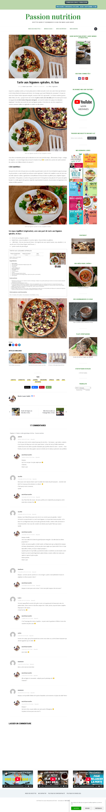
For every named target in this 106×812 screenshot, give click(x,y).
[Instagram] (34, 396)
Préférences (98, 808)
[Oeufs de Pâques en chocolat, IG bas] (16, 411)
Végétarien (55, 86)
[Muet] (28, 786)
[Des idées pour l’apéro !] (83, 267)
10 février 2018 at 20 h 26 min (28, 457)
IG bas (28, 379)
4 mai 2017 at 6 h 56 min (23, 635)
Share (35, 387)
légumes (35, 379)
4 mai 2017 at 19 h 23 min (27, 649)
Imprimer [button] (59, 267)
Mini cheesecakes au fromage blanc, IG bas (49, 411)
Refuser (87, 808)
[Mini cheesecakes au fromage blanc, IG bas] (60, 411)
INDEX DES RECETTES (34, 29)
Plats (50, 86)
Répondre (33, 439)
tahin (57, 379)
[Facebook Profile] (32, 396)
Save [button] (56, 267)
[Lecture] (4, 786)
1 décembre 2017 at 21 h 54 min (24, 514)
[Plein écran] (31, 786)
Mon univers (74, 29)
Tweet (28, 387)
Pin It (42, 387)
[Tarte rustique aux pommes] (18, 358)
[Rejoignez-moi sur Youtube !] (83, 93)
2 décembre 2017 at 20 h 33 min (24, 479)
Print (49, 387)
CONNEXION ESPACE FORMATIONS (76, 2)
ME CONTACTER (42, 793)
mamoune (21, 661)
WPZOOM (67, 800)
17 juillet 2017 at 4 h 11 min (27, 618)
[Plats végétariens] (83, 338)
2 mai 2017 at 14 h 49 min (27, 675)
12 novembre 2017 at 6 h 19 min (28, 585)
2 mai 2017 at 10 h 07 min (23, 664)
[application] (17, 779)
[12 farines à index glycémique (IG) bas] (57, 358)
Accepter (76, 808)
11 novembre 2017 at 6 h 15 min (24, 572)
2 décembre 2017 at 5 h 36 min (28, 534)
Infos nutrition (61, 29)
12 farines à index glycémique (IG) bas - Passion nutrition (29, 433)
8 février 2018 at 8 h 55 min (23, 439)
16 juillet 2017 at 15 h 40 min (24, 600)
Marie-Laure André (27, 86)
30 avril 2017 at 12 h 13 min (23, 692)
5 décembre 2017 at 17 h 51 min (28, 497)
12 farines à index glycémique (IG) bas (56, 365)
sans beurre (43, 379)
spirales (51, 379)
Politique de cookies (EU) (74, 793)
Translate (87, 390)
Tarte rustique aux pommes (14, 365)
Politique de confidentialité (56, 793)
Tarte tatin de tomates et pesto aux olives (37, 365)
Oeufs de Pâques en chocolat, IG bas (26, 411)
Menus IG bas (48, 29)
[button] (76, 161)
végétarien (38, 381)
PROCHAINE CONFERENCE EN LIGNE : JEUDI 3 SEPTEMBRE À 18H (76, 7)
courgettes (21, 379)
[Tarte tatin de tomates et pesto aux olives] (37, 358)
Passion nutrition (53, 16)
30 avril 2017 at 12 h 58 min (27, 704)
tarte (63, 379)
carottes (13, 379)
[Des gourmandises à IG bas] (83, 303)
